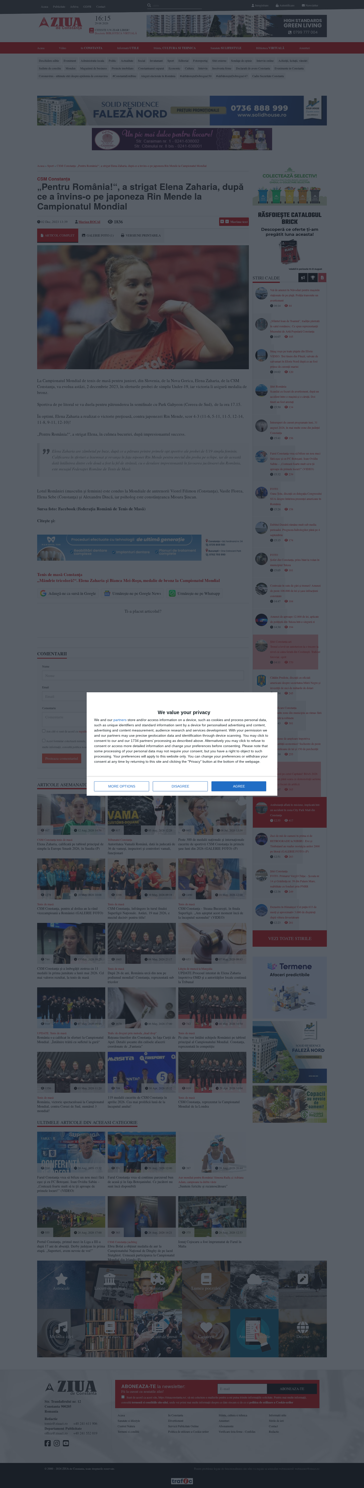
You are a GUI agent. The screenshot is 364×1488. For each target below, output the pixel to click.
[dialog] (182, 744)
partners (120, 720)
